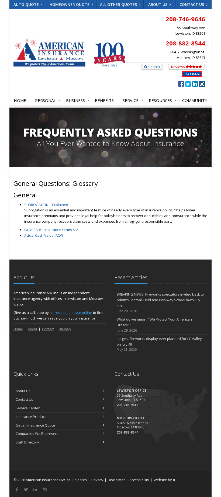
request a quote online (73, 312)
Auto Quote (26, 4)
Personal (46, 100)
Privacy (97, 479)
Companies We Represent (37, 433)
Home (20, 100)
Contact (48, 329)
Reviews (178, 66)
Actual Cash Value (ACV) (43, 235)
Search (153, 66)
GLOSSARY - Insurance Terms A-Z (51, 229)
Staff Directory (27, 442)
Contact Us (192, 4)
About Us (158, 4)
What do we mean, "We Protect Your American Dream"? (154, 325)
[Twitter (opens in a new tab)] (188, 83)
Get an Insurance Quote (35, 425)
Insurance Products (31, 416)
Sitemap (64, 329)
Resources (161, 100)
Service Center (28, 408)
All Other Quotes (119, 4)
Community (194, 100)
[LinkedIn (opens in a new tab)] (195, 83)
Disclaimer (116, 479)
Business (76, 100)
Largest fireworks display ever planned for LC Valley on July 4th (159, 344)
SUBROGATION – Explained (46, 204)
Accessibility (139, 479)
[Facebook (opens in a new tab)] (181, 83)
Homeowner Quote (70, 4)
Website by (165, 479)
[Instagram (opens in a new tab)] (202, 83)
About (32, 329)
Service (131, 100)
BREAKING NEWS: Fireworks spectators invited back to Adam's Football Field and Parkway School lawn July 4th (160, 302)
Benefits (104, 100)
